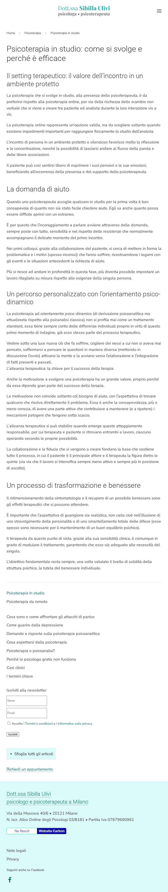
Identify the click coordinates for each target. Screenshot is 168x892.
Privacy (13, 859)
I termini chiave (20, 676)
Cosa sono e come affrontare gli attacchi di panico (50, 616)
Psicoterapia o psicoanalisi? (31, 650)
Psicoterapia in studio (25, 593)
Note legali (16, 850)
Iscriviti (13, 734)
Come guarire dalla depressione (35, 625)
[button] (159, 11)
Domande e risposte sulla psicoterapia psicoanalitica (53, 633)
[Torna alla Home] (84, 11)
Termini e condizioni (39, 723)
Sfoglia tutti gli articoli (33, 753)
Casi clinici (16, 667)
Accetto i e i (51, 723)
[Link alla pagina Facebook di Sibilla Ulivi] (10, 879)
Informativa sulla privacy (75, 723)
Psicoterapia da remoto (27, 601)
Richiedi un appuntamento (30, 769)
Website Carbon (52, 831)
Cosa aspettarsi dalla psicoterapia (37, 642)
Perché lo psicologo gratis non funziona (41, 659)
